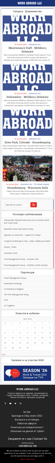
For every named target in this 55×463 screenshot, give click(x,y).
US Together (9, 305)
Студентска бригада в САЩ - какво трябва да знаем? (27, 241)
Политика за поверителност (26, 427)
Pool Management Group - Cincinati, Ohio (21, 259)
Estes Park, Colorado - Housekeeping (27, 142)
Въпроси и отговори (27, 419)
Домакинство (35, 44)
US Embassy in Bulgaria (13, 289)
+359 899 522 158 (27, 445)
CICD (6, 300)
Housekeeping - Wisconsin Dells (27, 187)
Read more (30, 459)
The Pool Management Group (16, 294)
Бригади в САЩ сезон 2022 (27, 415)
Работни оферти (26, 423)
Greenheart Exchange (13, 283)
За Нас (27, 411)
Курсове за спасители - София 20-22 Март (22, 235)
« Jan (3, 354)
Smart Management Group (15, 278)
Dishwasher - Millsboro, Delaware (27, 97)
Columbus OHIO (10, 253)
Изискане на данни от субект (28, 431)
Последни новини (41, 184)
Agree (22, 459)
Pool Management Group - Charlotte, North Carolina (26, 265)
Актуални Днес (20, 44)
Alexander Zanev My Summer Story (18, 229)
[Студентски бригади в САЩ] (27, 3)
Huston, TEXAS (10, 247)
